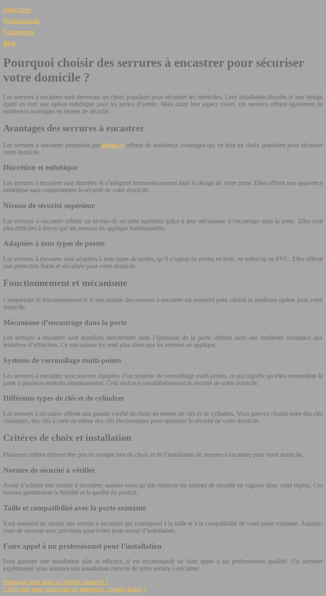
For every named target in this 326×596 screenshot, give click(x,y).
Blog (9, 43)
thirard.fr (113, 145)
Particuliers (17, 9)
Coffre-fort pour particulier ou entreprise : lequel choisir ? (74, 589)
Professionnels (21, 21)
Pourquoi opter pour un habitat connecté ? (55, 581)
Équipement (18, 32)
